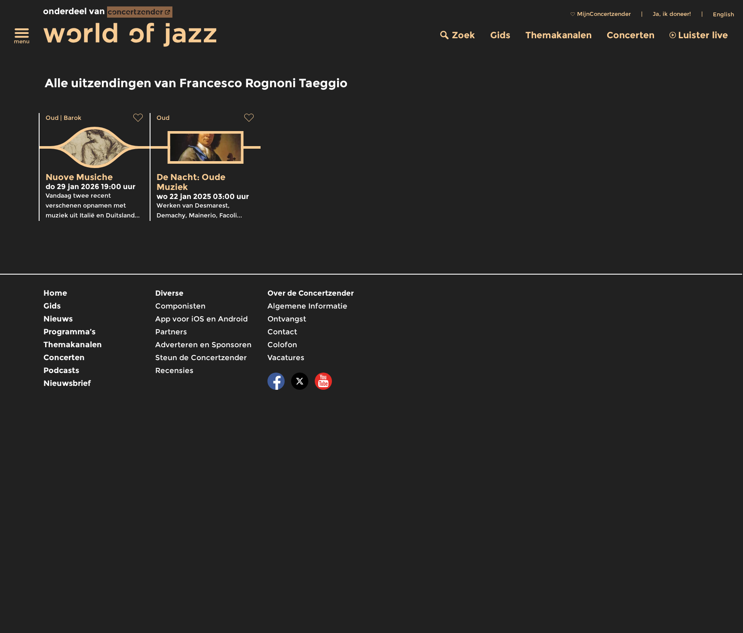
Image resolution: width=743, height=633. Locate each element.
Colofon (282, 344)
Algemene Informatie (307, 306)
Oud (52, 118)
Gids (500, 35)
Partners (171, 331)
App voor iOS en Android (201, 319)
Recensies (174, 370)
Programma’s (69, 331)
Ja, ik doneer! (672, 13)
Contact (282, 331)
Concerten (630, 35)
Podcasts (61, 370)
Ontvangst (286, 319)
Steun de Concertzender (201, 357)
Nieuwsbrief (67, 383)
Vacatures (285, 357)
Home (55, 293)
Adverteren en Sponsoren (203, 344)
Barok (72, 118)
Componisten (180, 306)
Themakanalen (558, 35)
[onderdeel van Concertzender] (139, 12)
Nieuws (58, 319)
